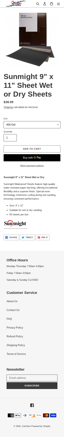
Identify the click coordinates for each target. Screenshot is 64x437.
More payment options (32, 165)
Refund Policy (15, 336)
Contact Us (13, 310)
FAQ (9, 318)
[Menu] (58, 3)
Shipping (8, 107)
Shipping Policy (16, 345)
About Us (12, 301)
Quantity (8, 131)
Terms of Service (16, 354)
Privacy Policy (15, 327)
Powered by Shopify (40, 426)
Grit (5, 118)
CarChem (26, 426)
